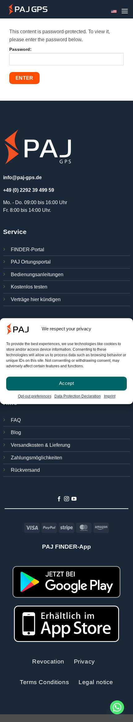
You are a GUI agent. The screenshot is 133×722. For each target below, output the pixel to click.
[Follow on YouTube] (73, 499)
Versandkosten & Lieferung (40, 445)
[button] (124, 10)
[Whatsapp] (117, 707)
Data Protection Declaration (77, 396)
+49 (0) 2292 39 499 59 (28, 190)
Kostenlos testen (29, 286)
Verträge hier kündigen (36, 299)
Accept (66, 383)
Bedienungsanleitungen (37, 274)
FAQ (16, 420)
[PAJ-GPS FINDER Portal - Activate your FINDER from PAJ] (28, 9)
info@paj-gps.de (22, 177)
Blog (16, 432)
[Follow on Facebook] (58, 499)
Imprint (109, 396)
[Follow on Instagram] (66, 499)
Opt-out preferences (34, 396)
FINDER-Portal (27, 249)
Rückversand (25, 470)
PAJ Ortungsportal (31, 261)
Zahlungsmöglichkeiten (36, 457)
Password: (20, 49)
